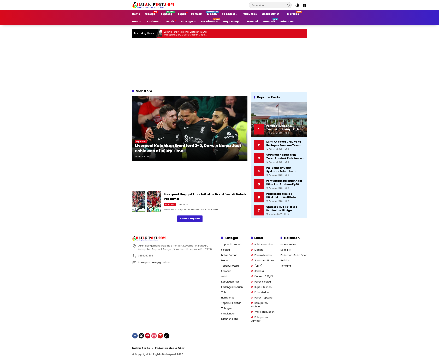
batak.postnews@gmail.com (155, 262)
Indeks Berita (288, 244)
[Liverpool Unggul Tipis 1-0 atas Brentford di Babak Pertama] (146, 201)
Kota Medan (261, 292)
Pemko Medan (263, 255)
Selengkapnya (190, 218)
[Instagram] (154, 335)
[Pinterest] (147, 335)
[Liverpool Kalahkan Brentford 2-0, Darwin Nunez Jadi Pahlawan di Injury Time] (189, 128)
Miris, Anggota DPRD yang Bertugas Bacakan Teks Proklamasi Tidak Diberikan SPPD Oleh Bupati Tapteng (284, 143)
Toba (224, 292)
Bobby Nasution (263, 244)
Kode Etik (286, 249)
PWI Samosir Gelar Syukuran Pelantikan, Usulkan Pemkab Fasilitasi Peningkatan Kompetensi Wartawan (283, 169)
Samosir (226, 271)
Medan (225, 260)
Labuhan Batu (229, 319)
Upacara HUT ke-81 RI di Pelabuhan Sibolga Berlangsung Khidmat (282, 208)
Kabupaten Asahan (259, 304)
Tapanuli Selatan (231, 303)
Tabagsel (226, 308)
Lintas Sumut (229, 255)
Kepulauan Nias (230, 281)
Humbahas (227, 297)
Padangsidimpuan (232, 287)
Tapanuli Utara (230, 265)
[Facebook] (135, 335)
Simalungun (228, 313)
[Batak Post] (153, 5)
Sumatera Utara (264, 260)
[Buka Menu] (305, 5)
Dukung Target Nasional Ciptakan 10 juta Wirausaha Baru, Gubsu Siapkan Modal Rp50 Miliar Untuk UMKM (171, 33)
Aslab (224, 276)
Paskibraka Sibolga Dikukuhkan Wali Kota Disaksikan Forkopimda (282, 195)
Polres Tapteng (263, 297)
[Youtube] (160, 335)
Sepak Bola (141, 141)
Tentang (286, 265)
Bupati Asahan (263, 287)
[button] (288, 5)
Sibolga (225, 249)
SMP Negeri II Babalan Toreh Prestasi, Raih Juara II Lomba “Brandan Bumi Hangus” (285, 156)
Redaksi (285, 260)
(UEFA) (258, 265)
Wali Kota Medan (264, 312)
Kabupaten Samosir (259, 319)
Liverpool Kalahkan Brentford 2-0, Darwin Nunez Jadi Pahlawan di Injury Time (188, 148)
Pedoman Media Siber (294, 255)
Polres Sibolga (262, 281)
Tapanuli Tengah (231, 244)
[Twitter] (141, 335)
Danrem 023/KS (263, 276)
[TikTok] (166, 335)
